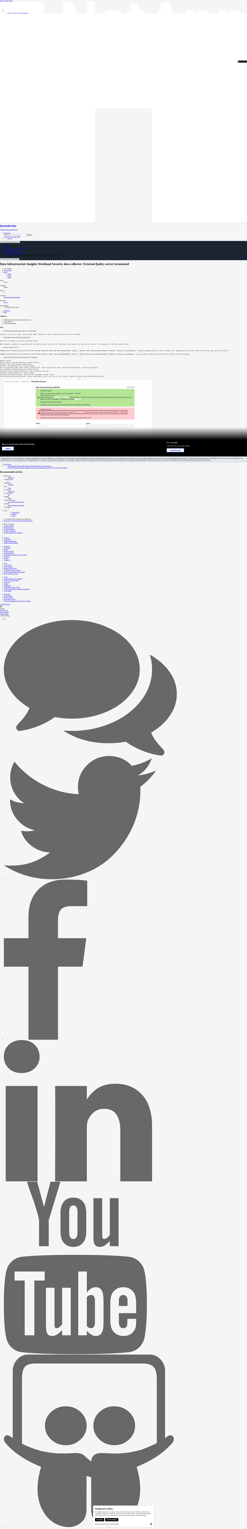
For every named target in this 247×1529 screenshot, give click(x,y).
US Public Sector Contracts (12, 570)
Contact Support (9, 526)
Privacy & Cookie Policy (11, 580)
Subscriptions (8, 596)
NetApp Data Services (11, 250)
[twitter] (80, 878)
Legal (5, 577)
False (9, 488)
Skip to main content (6, 1)
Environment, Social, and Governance (15, 555)
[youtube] (75, 1353)
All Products (10, 9)
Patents (6, 584)
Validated (10, 484)
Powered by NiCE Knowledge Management (18, 521)
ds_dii (6, 302)
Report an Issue (8, 527)
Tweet (9, 275)
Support (192, 446)
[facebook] (45, 1039)
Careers (6, 558)
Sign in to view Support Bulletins (18, 13)
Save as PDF (8, 270)
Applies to (7, 310)
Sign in (10, 238)
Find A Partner (8, 567)
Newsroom (7, 548)
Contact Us (7, 560)
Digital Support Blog (10, 541)
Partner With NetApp (10, 568)
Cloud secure (16, 512)
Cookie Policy (4, 614)
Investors (6, 556)
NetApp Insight (8, 551)
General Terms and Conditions (13, 579)
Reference (11, 478)
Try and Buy (8, 565)
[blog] (4, 619)
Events (6, 549)
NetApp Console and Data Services (15, 249)
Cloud (6, 247)
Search (6, 235)
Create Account (175, 450)
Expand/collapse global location (9, 259)
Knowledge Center (9, 599)
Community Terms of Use (12, 587)
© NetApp (5, 604)
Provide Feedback (9, 529)
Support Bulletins (11, 11)
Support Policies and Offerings (13, 533)
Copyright (7, 582)
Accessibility (8, 591)
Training (6, 538)
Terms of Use (4, 610)
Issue (5, 312)
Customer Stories (9, 553)
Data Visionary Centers (11, 574)
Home (6, 245)
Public (10, 498)
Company (7, 546)
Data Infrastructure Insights (12, 252)
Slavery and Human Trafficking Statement (17, 589)
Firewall (14, 514)
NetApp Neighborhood (11, 543)
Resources (7, 594)
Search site (7, 233)
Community (7, 539)
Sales (5, 563)
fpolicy (14, 516)
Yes (9, 495)
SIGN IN (8, 448)
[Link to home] (8, 230)
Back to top (7, 464)
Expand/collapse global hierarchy (10, 242)
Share (5, 272)
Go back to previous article (12, 237)
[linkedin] (78, 1181)
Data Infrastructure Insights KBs (14, 254)
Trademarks (7, 585)
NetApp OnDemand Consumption (14, 572)
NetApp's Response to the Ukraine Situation (17, 601)
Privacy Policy (4, 612)
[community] (90, 755)
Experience (11, 491)
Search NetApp (8, 597)
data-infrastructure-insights (12, 297)
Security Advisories (10, 531)
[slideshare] (89, 1526)
